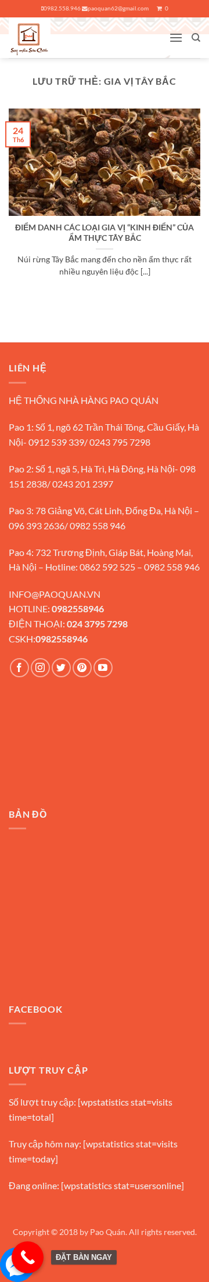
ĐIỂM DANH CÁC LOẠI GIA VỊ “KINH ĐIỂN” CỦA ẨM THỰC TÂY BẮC (104, 233)
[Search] (196, 38)
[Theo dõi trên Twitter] (61, 667)
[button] (176, 37)
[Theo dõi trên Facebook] (19, 667)
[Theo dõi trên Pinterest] (82, 667)
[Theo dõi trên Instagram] (40, 667)
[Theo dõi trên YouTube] (103, 667)
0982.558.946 (62, 8)
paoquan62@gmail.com (118, 8)
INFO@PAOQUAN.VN (54, 594)
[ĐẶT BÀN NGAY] (28, 1257)
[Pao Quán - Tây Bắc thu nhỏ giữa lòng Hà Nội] (52, 37)
